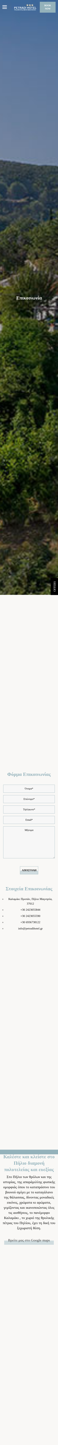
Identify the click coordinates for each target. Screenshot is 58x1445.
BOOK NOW (47, 7)
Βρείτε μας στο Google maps (29, 1240)
